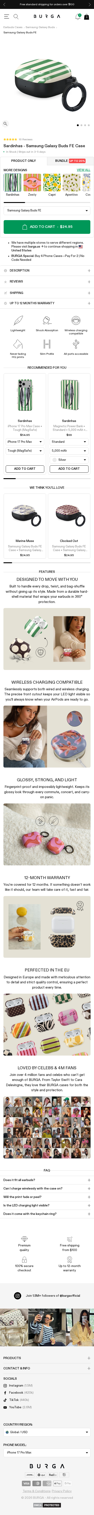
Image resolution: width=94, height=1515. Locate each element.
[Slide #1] (81, 125)
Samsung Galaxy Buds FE (20, 32)
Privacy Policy (62, 1491)
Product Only (23, 161)
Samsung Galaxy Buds (40, 27)
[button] (17, 139)
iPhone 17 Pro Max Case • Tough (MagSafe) (25, 428)
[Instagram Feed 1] (47, 1327)
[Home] (47, 17)
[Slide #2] (85, 125)
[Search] (16, 16)
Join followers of (53, 1295)
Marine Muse (25, 541)
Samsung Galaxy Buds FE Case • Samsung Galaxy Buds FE (25, 548)
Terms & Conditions (37, 1491)
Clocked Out (69, 541)
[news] (77, 16)
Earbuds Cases (12, 27)
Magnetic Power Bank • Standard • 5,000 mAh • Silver (69, 428)
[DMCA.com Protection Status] (47, 1505)
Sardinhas (25, 421)
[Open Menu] (6, 16)
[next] (90, 4)
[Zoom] (5, 124)
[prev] (4, 4)
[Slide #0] (78, 125)
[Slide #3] (89, 125)
